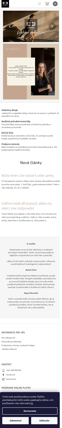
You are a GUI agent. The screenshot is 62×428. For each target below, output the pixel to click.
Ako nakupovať (8, 337)
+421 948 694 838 (13, 370)
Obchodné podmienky (12, 341)
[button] (7, 26)
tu (32, 403)
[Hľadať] (39, 4)
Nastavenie (30, 411)
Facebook (10, 374)
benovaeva (11, 379)
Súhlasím (44, 420)
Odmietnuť (15, 420)
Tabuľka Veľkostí (9, 349)
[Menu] (55, 4)
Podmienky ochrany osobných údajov (18, 345)
